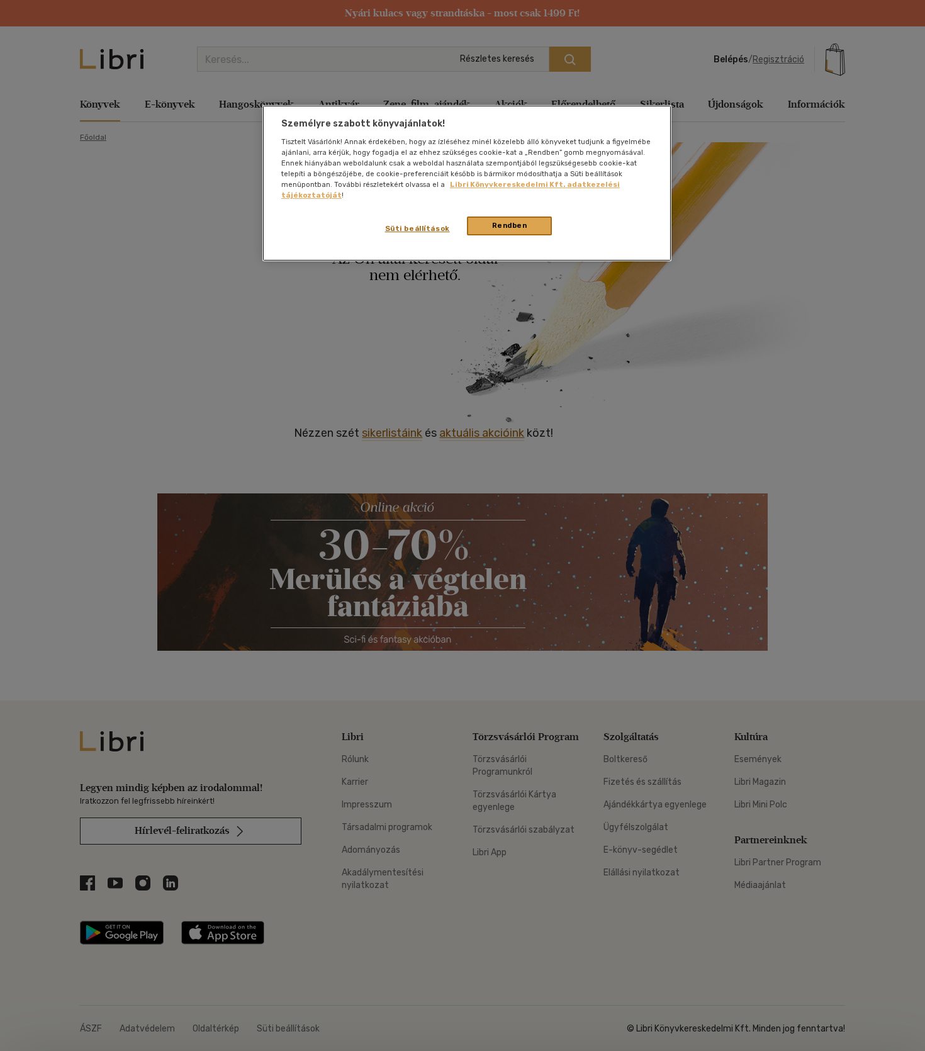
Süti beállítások (417, 228)
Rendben (509, 225)
